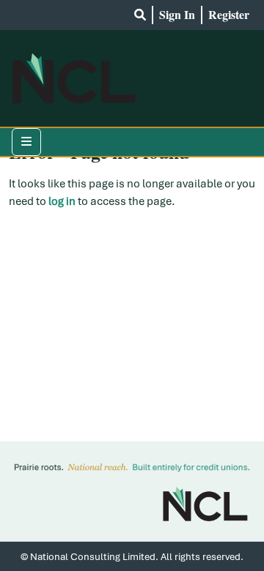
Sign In (177, 14)
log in (62, 201)
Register (228, 14)
